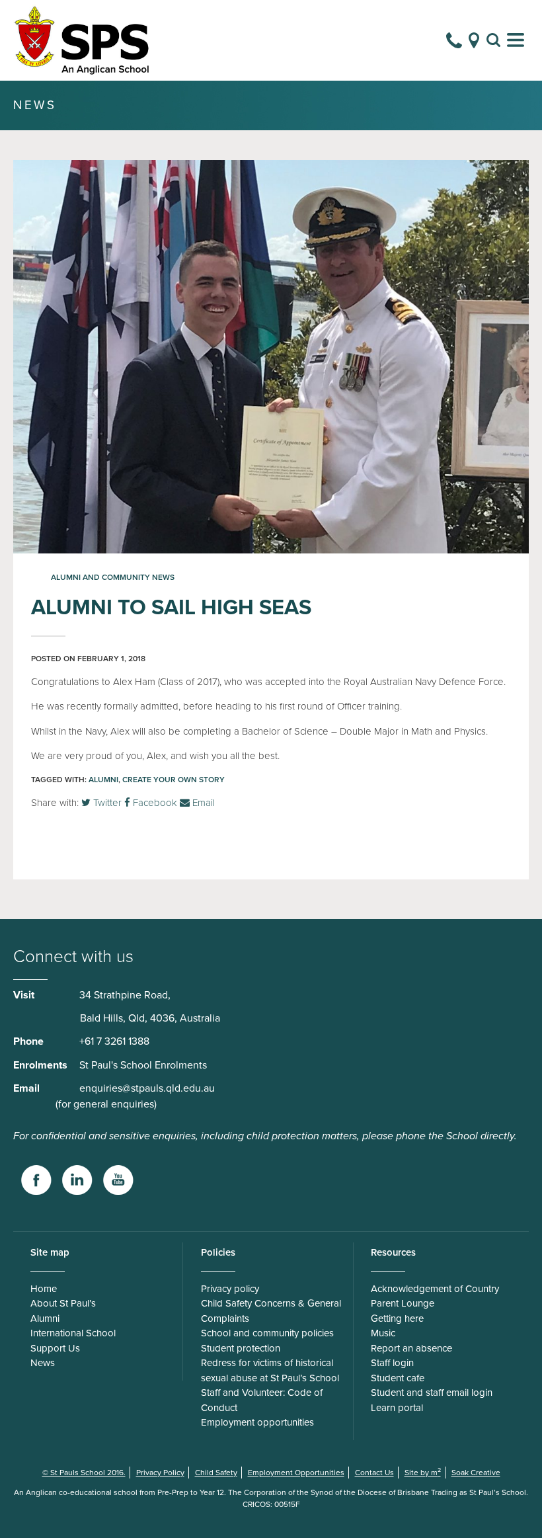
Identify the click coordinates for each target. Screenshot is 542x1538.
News (42, 1363)
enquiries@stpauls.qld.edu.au (147, 1088)
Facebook (153, 803)
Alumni (103, 779)
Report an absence (411, 1348)
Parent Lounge (402, 1303)
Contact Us (374, 1472)
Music (383, 1333)
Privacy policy (230, 1289)
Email (202, 803)
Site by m (423, 1472)
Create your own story (173, 779)
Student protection (240, 1348)
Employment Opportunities (296, 1472)
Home (43, 1289)
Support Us (55, 1348)
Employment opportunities (257, 1422)
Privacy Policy (160, 1472)
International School (73, 1333)
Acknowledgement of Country (435, 1289)
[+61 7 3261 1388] (454, 40)
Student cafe (397, 1378)
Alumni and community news (112, 577)
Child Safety (216, 1472)
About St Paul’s (63, 1303)
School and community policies (267, 1333)
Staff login (392, 1363)
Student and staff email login (431, 1392)
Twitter (106, 803)
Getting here (397, 1318)
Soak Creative (475, 1472)
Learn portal (397, 1408)
